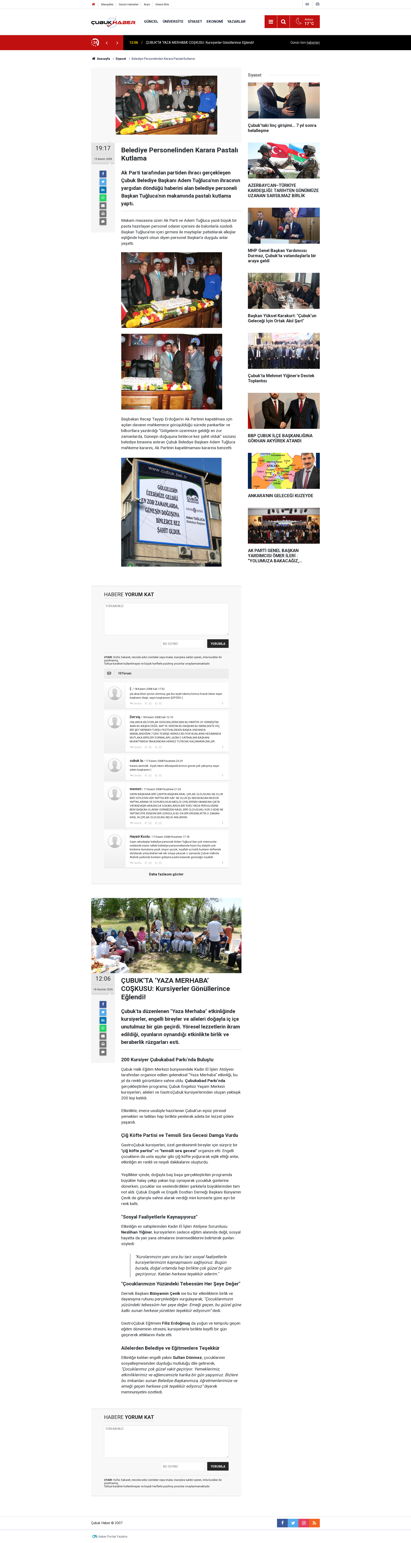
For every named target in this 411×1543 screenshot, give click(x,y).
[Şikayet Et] (222, 703)
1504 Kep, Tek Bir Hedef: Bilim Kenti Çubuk (178, 43)
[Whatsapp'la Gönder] (103, 197)
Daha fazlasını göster (166, 874)
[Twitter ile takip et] (293, 1523)
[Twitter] (103, 182)
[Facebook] (103, 174)
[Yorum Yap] (103, 221)
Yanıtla (137, 703)
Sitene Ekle (162, 4)
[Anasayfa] (93, 4)
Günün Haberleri (128, 4)
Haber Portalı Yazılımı (112, 1536)
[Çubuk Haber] (113, 21)
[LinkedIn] (103, 189)
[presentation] (106, 42)
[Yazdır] (103, 213)
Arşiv (147, 4)
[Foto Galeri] (317, 4)
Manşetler (107, 4)
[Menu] (271, 22)
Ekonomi (215, 21)
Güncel (151, 21)
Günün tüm (305, 43)
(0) (150, 703)
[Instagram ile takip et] (303, 1523)
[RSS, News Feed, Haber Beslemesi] (314, 1523)
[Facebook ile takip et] (282, 1523)
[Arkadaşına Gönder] (103, 205)
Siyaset (195, 21)
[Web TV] (307, 4)
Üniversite (173, 21)
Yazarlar (236, 21)
